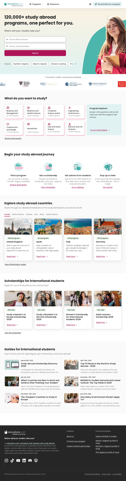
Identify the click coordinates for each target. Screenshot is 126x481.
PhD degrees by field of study (107, 452)
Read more (11, 256)
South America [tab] (52, 214)
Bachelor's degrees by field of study (107, 447)
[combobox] (36, 39)
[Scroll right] (76, 64)
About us (70, 436)
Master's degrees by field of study (107, 442)
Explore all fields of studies (106, 436)
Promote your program (76, 441)
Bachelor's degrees (21, 64)
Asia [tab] (36, 214)
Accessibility (117, 474)
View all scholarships (13, 333)
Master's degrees (40, 64)
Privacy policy (106, 474)
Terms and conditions (92, 474)
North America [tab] (18, 214)
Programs (36, 4)
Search (35, 53)
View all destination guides (15, 264)
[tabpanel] (63, 241)
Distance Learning (58, 64)
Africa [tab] (42, 214)
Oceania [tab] (29, 214)
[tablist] (63, 214)
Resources (54, 4)
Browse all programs (13, 138)
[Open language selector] (90, 4)
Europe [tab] (7, 214)
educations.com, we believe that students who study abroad (31, 443)
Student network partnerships (78, 446)
